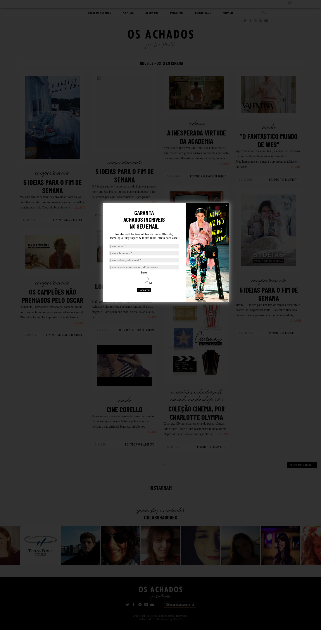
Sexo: (144, 272)
